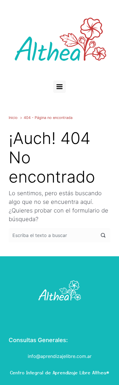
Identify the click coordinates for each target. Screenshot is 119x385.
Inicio (13, 117)
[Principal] (59, 87)
